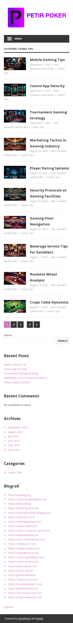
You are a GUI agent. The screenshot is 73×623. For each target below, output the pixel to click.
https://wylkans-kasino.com (24, 548)
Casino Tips (37, 127)
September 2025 (18, 427)
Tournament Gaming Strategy (21, 373)
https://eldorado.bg (19, 503)
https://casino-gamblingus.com (26, 557)
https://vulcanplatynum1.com (25, 584)
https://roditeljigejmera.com (24, 521)
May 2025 (14, 445)
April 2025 (14, 449)
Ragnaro (9, 607)
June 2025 (14, 440)
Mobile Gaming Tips (47, 59)
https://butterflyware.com (23, 508)
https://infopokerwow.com (23, 552)
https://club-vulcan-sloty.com (25, 592)
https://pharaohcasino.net (23, 588)
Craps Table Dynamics (49, 302)
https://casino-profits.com (23, 561)
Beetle (39, 618)
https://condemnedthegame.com (27, 499)
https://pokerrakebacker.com (25, 597)
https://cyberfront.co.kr (21, 517)
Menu (18, 38)
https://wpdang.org (19, 495)
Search (8, 335)
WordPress (25, 618)
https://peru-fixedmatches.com (26, 539)
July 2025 (13, 436)
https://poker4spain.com (22, 566)
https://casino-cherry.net (22, 526)
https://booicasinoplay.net (23, 535)
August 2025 (15, 432)
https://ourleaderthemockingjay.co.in (29, 512)
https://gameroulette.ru (22, 575)
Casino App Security (47, 86)
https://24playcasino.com (23, 579)
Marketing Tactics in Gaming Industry (25, 377)
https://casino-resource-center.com (29, 530)
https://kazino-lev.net (20, 570)
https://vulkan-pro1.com (22, 543)
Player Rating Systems (49, 168)
